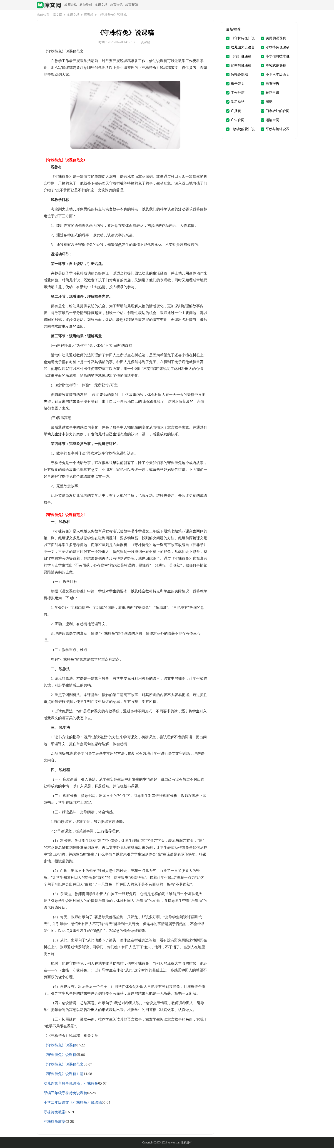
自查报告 (272, 83)
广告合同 (237, 120)
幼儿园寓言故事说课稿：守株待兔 (71, 1083)
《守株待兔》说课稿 (60, 1045)
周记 (269, 102)
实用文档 (101, 5)
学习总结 (237, 102)
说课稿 (89, 15)
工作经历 (237, 93)
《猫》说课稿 (241, 56)
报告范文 (237, 83)
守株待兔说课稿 (277, 47)
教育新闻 (131, 5)
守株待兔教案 (54, 1112)
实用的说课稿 (276, 38)
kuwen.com (174, 1142)
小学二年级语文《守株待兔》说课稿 (73, 1102)
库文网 (57, 15)
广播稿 (236, 111)
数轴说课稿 (239, 74)
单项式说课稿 (276, 65)
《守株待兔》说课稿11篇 (64, 1074)
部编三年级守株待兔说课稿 (65, 1093)
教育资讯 (116, 5)
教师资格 (70, 5)
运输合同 (272, 120)
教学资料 (86, 5)
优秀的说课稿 (241, 65)
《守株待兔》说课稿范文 (64, 1064)
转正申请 (272, 93)
